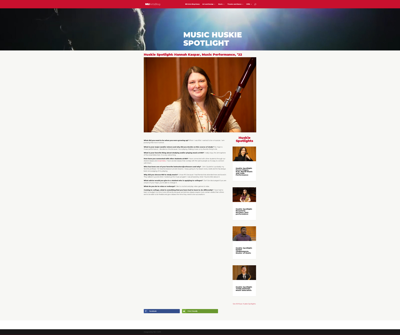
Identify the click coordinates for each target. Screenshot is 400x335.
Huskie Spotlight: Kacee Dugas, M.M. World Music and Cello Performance (244, 171)
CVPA (248, 4)
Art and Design (207, 4)
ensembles (162, 161)
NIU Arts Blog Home (192, 4)
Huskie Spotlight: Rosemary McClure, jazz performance (244, 211)
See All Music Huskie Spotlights (244, 304)
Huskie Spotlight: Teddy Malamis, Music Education (244, 288)
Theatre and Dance (234, 4)
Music (220, 4)
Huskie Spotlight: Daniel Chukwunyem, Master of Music (244, 250)
